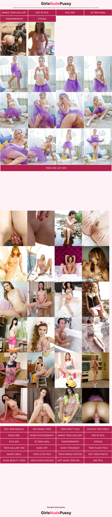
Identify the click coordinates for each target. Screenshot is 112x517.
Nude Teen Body (70, 448)
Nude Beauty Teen (14, 460)
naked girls (14, 454)
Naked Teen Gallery (14, 12)
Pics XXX (70, 12)
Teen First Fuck (70, 429)
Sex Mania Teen (42, 429)
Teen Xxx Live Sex (56, 168)
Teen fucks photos (42, 460)
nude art (42, 448)
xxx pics (98, 460)
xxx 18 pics (42, 12)
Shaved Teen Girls (98, 429)
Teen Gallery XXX (14, 448)
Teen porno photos (70, 454)
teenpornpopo (14, 18)
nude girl (14, 435)
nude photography (42, 435)
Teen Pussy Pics (98, 448)
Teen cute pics (42, 454)
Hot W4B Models (14, 429)
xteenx (42, 18)
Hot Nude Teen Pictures (71, 460)
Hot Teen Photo (98, 454)
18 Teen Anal (98, 12)
